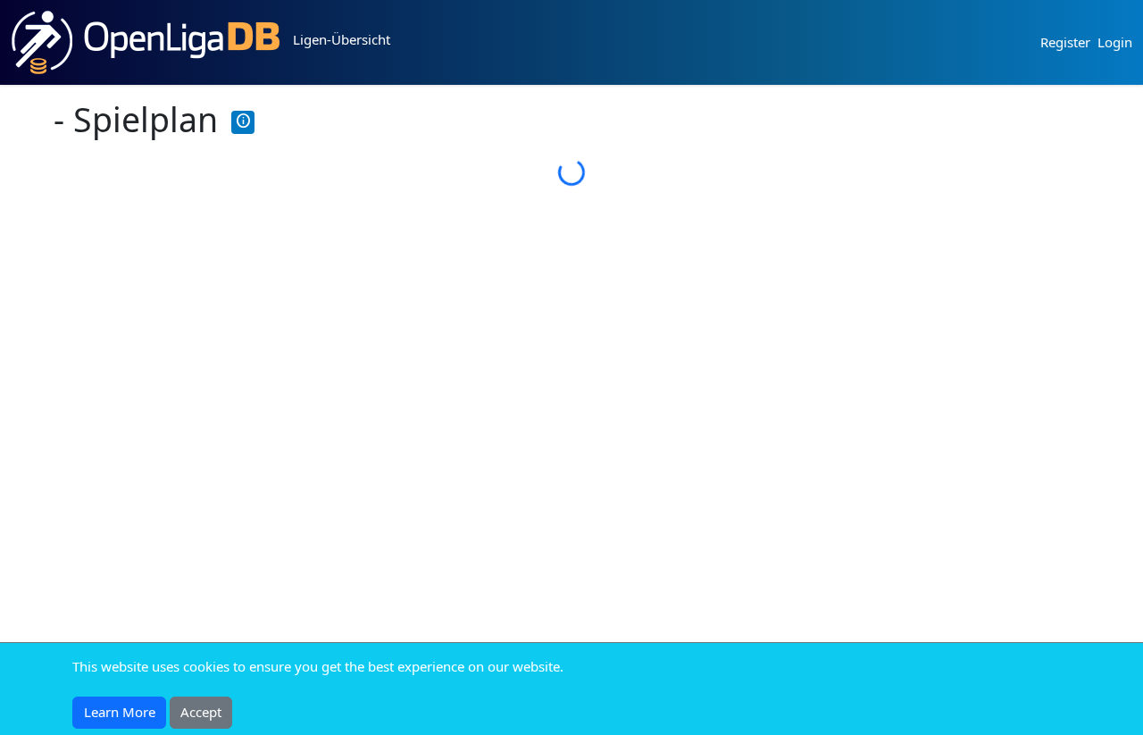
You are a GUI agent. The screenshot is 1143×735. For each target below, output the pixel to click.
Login (1114, 42)
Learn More (119, 712)
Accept (200, 712)
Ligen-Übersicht (341, 39)
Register (1065, 42)
